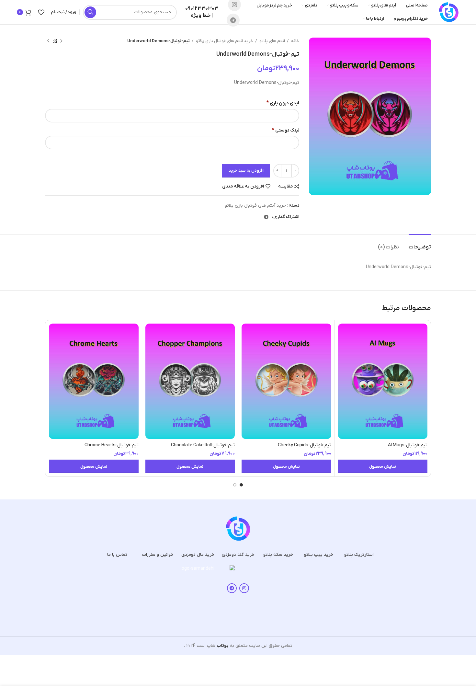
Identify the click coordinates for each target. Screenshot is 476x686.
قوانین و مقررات (157, 555)
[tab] (420, 244)
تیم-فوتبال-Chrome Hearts (112, 445)
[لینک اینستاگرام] (244, 588)
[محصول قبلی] (61, 41)
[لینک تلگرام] (233, 20)
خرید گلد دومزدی (238, 555)
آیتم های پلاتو (271, 41)
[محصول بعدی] (48, 41)
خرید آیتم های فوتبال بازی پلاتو (224, 41)
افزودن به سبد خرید (246, 170)
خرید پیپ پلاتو (318, 555)
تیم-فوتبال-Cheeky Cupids (304, 445)
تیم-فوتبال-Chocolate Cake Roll (203, 445)
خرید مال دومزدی (197, 555)
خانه (294, 41)
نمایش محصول (382, 466)
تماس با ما (117, 555)
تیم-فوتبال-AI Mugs (407, 445)
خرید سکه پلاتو (278, 555)
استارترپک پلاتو (359, 555)
